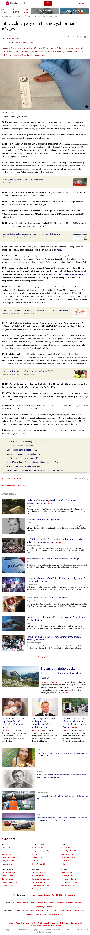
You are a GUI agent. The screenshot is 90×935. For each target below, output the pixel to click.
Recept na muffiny (8, 876)
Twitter (18, 923)
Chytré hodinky (41, 914)
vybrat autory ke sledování (10, 38)
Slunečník (51, 903)
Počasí (29, 506)
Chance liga (65, 847)
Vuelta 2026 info (38, 847)
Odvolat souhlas (35, 925)
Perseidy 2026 (57, 895)
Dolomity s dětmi (38, 889)
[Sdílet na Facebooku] (83, 478)
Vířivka (49, 907)
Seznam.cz (82, 3)
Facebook (10, 923)
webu (59, 249)
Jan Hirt (34, 854)
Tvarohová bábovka (9, 882)
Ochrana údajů (76, 923)
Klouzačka (60, 903)
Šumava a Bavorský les (40, 879)
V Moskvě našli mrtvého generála (43, 519)
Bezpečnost (31, 601)
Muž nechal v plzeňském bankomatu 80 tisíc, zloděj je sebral (56, 558)
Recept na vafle (7, 886)
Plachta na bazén (29, 903)
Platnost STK (66, 889)
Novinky (5, 36)
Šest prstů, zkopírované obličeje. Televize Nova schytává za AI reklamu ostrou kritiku (56, 579)
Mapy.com (31, 895)
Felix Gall (35, 861)
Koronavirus (22, 485)
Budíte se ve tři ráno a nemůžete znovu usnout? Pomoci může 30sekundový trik (56, 618)
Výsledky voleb (7, 854)
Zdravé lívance (7, 879)
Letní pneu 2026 (67, 872)
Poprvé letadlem (38, 876)
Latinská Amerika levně (40, 886)
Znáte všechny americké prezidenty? (22, 450)
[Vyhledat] (48, 3)
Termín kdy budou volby (11, 857)
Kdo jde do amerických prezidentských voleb (25, 454)
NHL (63, 864)
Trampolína (41, 903)
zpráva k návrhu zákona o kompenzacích (64, 274)
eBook (72, 37)
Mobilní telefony (28, 910)
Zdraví (29, 623)
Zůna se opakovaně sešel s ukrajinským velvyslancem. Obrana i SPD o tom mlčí (43, 722)
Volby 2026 (6, 847)
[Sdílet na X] (87, 478)
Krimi (28, 562)
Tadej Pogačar (37, 857)
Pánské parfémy (55, 914)
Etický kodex (64, 923)
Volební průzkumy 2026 (10, 851)
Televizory (30, 914)
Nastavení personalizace (52, 925)
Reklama (25, 923)
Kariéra (33, 923)
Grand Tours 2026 (38, 864)
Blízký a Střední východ (34, 643)
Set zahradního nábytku (75, 903)
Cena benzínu (70, 895)
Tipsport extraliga (67, 854)
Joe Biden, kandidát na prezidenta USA (23, 458)
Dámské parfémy (57, 910)
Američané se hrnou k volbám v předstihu (24, 466)
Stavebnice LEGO (42, 910)
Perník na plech (7, 889)
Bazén (18, 903)
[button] (45, 84)
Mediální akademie (51, 923)
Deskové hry (80, 910)
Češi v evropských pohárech (44, 899)
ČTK (10, 36)
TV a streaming (32, 584)
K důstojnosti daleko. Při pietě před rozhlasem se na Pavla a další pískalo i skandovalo (54, 540)
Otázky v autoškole (68, 886)
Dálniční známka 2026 (69, 876)
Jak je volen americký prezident (20, 446)
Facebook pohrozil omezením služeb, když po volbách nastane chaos (35, 470)
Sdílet (80, 37)
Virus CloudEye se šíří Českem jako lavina (47, 597)
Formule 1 (65, 861)
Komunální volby (8, 864)
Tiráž (40, 923)
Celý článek (63, 692)
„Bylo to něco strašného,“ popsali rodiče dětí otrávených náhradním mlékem (14, 722)
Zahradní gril (40, 907)
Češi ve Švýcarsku (38, 882)
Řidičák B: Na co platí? (69, 882)
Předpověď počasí (43, 895)
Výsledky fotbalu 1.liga (69, 851)
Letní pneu (69, 910)
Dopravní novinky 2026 (70, 879)
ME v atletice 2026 (68, 857)
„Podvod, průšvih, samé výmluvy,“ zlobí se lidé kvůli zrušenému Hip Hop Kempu (74, 722)
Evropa (29, 523)
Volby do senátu (8, 861)
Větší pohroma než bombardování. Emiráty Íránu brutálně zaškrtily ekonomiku (54, 638)
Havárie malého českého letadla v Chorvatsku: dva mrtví (61, 672)
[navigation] (3, 3)
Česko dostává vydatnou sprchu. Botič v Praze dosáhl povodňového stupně (52, 501)
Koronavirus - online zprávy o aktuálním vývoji (18, 237)
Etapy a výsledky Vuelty (40, 851)
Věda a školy (7, 182)
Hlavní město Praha (33, 545)
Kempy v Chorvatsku (39, 872)
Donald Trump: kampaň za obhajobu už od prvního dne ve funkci (33, 462)
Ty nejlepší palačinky (9, 872)
